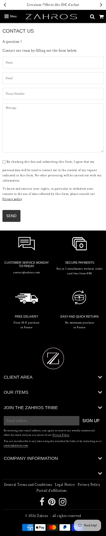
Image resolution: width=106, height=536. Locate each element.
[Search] (92, 16)
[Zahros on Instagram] (63, 503)
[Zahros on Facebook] (42, 503)
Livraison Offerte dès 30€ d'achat (53, 4)
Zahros (42, 515)
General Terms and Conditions (28, 484)
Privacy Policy (61, 435)
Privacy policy (12, 199)
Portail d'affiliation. (51, 490)
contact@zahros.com (16, 445)
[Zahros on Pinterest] (52, 503)
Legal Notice (65, 484)
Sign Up (90, 421)
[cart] (101, 16)
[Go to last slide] (5, 5)
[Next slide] (101, 5)
